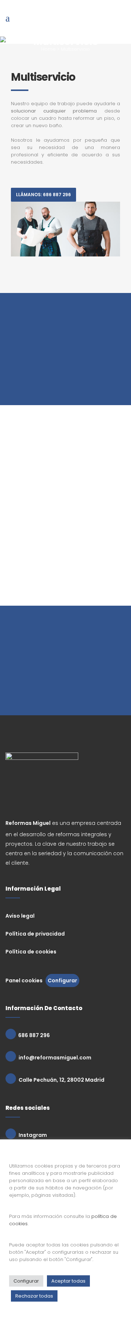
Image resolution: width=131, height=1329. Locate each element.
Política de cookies (30, 951)
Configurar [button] (62, 980)
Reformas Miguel (28, 823)
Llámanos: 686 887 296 (43, 194)
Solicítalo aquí (65, 687)
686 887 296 (33, 1035)
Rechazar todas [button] (34, 1295)
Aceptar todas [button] (68, 1280)
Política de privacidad (35, 933)
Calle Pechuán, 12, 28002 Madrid (60, 1080)
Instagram (32, 1135)
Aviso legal (20, 915)
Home (48, 49)
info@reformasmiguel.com (54, 1057)
